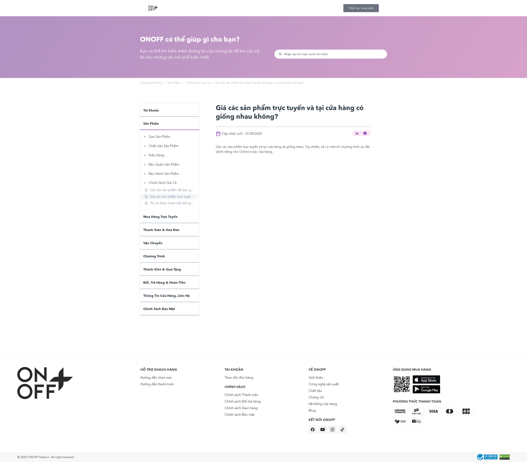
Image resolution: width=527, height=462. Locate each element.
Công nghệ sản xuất (324, 384)
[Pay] (487, 457)
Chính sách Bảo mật (239, 414)
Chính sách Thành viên (241, 394)
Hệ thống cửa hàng (323, 404)
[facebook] (313, 429)
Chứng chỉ (316, 397)
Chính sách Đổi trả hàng (243, 401)
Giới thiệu (316, 377)
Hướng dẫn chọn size (156, 377)
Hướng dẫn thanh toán (157, 384)
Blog (312, 410)
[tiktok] (342, 429)
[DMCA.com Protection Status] (505, 457)
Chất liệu (315, 390)
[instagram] (332, 429)
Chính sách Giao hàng (241, 408)
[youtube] (322, 429)
